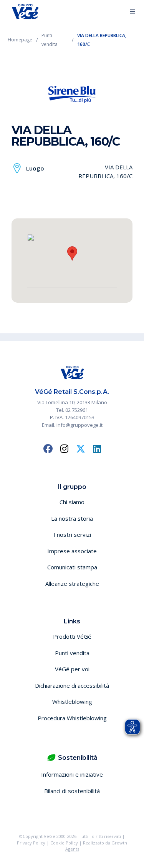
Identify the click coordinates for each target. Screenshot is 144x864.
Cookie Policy (64, 843)
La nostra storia (72, 518)
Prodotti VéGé (72, 636)
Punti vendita (72, 653)
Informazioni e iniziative (72, 774)
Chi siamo (72, 502)
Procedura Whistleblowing (72, 718)
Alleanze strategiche (72, 583)
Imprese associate (72, 551)
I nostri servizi (72, 534)
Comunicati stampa (72, 567)
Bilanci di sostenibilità (72, 791)
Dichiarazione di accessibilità (72, 685)
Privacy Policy (31, 843)
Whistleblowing (72, 701)
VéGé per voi (72, 669)
